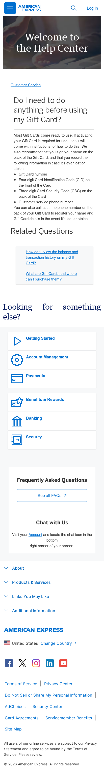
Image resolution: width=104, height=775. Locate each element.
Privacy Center (58, 683)
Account (35, 534)
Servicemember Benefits (68, 717)
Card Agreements (21, 717)
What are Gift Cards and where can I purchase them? (51, 276)
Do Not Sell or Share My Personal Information (48, 695)
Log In (92, 8)
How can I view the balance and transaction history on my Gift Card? (52, 257)
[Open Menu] (10, 8)
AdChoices (15, 706)
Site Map (13, 728)
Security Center (47, 706)
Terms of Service (21, 683)
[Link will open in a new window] (9, 663)
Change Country (56, 643)
